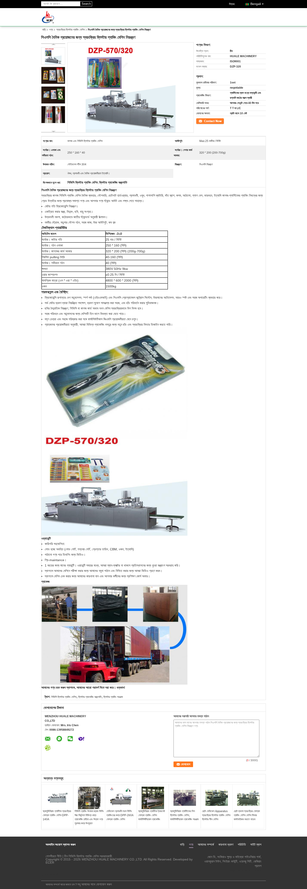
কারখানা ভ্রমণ (225, 844)
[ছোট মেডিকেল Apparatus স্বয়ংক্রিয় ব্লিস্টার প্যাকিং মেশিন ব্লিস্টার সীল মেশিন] (216, 798)
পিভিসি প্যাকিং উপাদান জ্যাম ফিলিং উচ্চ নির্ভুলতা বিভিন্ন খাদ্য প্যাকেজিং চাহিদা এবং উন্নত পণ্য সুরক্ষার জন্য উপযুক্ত (89, 817)
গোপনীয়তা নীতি (54, 856)
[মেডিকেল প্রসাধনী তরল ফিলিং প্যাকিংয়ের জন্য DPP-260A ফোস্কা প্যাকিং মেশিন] (121, 798)
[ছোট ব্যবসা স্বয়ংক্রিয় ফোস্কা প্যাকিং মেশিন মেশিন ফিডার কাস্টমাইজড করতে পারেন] (248, 798)
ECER (50, 862)
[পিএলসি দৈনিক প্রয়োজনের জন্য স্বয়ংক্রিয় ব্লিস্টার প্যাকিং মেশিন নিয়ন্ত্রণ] (53, 56)
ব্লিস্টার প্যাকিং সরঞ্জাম (113, 697)
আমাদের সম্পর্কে (206, 844)
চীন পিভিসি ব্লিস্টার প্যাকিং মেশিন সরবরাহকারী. (88, 856)
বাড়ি (44, 29)
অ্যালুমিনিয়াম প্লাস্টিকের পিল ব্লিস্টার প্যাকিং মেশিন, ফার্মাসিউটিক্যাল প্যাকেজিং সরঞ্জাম (184, 815)
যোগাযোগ (200, 120)
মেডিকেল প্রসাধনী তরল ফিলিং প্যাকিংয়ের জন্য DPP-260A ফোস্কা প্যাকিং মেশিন (119, 815)
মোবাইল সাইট (51, 874)
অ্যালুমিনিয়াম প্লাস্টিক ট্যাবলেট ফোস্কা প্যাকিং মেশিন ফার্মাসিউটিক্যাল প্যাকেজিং (151, 815)
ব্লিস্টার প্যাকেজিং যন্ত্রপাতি (90, 697)
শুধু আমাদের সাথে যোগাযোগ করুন (95, 884)
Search (86, 3)
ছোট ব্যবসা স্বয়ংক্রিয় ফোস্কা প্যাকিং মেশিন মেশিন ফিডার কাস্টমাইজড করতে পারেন (247, 815)
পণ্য (51, 29)
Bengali (255, 4)
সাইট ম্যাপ (255, 844)
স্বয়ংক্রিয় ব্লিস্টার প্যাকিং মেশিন (70, 29)
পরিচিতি (242, 844)
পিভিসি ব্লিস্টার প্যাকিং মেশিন (63, 697)
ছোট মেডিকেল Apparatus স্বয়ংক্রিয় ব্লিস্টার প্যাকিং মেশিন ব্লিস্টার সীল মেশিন (216, 815)
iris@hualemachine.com (244, 870)
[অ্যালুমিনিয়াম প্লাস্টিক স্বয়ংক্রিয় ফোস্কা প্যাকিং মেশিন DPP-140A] (57, 798)
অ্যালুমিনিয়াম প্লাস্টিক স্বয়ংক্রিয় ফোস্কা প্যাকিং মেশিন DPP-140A (57, 815)
